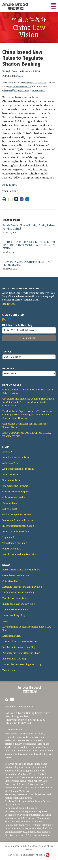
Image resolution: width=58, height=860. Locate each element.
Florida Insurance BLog (15, 598)
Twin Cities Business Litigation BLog (22, 664)
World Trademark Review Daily (19, 554)
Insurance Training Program (18, 520)
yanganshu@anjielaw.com (19, 86)
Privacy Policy (25, 706)
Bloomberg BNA (11, 480)
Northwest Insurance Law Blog (19, 647)
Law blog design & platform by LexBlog (26, 855)
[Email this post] (10, 199)
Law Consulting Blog (13, 615)
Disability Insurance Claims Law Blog (22, 586)
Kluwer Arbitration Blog (15, 609)
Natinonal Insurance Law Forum (19, 641)
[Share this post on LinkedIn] (27, 199)
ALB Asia (7, 451)
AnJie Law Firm (38, 90)
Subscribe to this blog (18, 325)
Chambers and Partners (15, 486)
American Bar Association (16, 457)
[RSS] (4, 320)
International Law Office (15, 531)
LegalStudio (8, 537)
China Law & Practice (13, 497)
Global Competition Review (16, 514)
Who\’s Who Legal (11, 548)
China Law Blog (10, 581)
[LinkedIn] (9, 320)
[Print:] (4, 199)
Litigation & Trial (11, 635)
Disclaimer (10, 706)
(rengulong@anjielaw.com (35, 82)
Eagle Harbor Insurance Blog (18, 592)
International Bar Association (18, 525)
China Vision (29, 31)
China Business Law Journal (17, 491)
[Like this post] (22, 199)
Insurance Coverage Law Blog (18, 604)
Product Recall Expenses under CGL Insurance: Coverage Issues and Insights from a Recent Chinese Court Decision (27, 414)
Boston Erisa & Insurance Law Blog (21, 569)
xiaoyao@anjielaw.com (16, 90)
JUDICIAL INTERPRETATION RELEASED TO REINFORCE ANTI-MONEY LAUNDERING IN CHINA (28, 245)
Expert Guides (9, 508)
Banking (19, 76)
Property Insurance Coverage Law (21, 653)
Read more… (9, 184)
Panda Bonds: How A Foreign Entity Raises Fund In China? (28, 227)
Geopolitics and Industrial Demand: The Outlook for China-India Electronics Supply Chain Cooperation (28, 402)
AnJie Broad (12, 71)
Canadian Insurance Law (15, 575)
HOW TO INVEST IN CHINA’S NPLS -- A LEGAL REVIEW (25, 263)
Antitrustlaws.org (11, 474)
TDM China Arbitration (14, 543)
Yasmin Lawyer (10, 670)
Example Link (9, 503)
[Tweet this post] (16, 199)
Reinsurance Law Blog (14, 658)
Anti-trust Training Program (18, 468)
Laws (5, 621)
